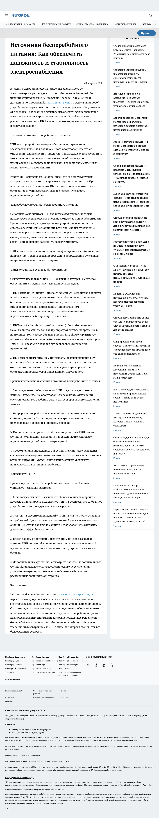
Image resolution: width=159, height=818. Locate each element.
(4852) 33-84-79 (27, 732)
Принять (146, 33)
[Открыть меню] (6, 15)
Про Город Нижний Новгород (45, 661)
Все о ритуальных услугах (56, 23)
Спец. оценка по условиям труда (19, 777)
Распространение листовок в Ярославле (22, 755)
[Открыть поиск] (150, 15)
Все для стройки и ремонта (20, 23)
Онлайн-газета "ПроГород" (44, 672)
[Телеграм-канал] (104, 665)
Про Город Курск (12, 661)
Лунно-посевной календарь (92, 23)
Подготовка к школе (125, 23)
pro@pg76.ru (45, 729)
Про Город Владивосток (15, 668)
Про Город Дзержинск (15, 657)
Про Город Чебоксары (68, 664)
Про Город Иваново (40, 657)
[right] (155, 24)
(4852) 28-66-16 (32, 729)
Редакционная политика (43, 698)
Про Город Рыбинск (13, 664)
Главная (8, 701)
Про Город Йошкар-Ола (69, 657)
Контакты (9, 698)
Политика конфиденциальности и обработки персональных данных (34, 789)
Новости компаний (13, 691)
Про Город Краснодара (42, 668)
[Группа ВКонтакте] (88, 665)
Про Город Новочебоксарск (70, 661)
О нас (63, 691)
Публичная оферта (13, 679)
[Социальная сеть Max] (112, 665)
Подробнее (147, 785)
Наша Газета (64, 668)
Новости (64, 698)
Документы (10, 672)
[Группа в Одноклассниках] (96, 665)
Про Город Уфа (38, 664)
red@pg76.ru (39, 732)
